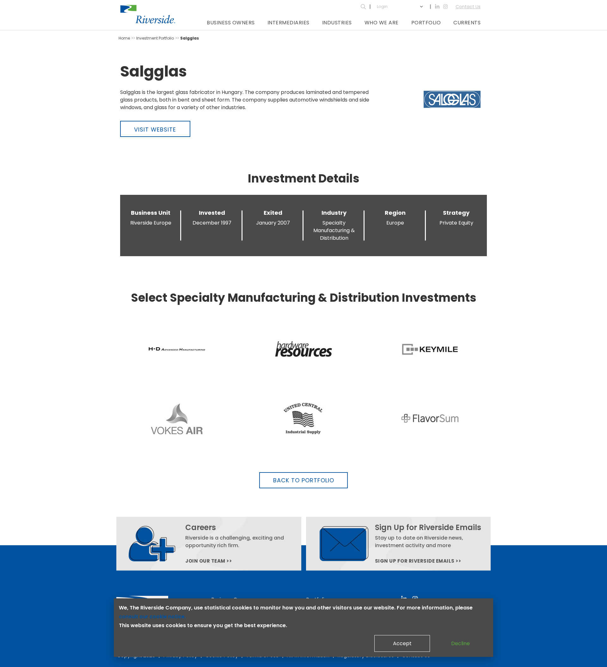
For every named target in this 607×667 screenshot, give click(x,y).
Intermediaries (288, 22)
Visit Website (155, 129)
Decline (460, 643)
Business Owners (231, 22)
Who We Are (382, 22)
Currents (467, 22)
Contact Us (468, 6)
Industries (337, 22)
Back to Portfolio (303, 480)
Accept (402, 643)
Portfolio (426, 22)
